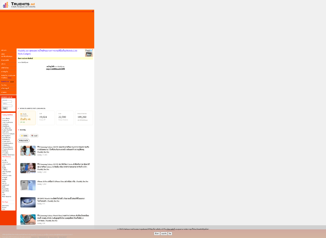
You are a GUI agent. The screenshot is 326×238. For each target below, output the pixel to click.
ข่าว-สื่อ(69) (6, 118)
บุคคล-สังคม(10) (8, 149)
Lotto (3, 209)
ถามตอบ (3, 92)
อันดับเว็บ (4, 75)
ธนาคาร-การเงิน (6, 175)
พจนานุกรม (5, 205)
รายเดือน (4, 78)
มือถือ (3, 187)
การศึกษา (5, 170)
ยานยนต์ (4, 177)
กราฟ (12, 81)
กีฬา (3, 192)
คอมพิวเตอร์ (5, 185)
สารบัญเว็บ (4, 71)
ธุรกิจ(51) (5, 124)
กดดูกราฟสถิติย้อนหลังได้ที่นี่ (55, 69)
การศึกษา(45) (7, 128)
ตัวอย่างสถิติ (5, 60)
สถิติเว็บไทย (5, 68)
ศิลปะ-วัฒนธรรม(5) (9, 155)
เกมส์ (3, 194)
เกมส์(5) (6, 153)
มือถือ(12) (6, 145)
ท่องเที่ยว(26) (6, 137)
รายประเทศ (11, 75)
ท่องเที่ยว (4, 179)
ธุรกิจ (3, 166)
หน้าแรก (3, 50)
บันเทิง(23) (7, 139)
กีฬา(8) (6, 151)
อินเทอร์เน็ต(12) (8, 147)
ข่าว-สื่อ (4, 160)
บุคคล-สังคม (5, 191)
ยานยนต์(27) (6, 135)
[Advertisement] (47, 30)
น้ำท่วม (4, 207)
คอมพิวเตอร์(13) (8, 143)
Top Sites (4, 85)
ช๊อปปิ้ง (4, 168)
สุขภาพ (4, 183)
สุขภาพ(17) (7, 141)
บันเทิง (4, 181)
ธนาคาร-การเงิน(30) (9, 134)
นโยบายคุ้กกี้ (170, 229)
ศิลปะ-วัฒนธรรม (6, 196)
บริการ (3, 64)
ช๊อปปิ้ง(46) (6, 126)
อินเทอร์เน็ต (5, 189)
